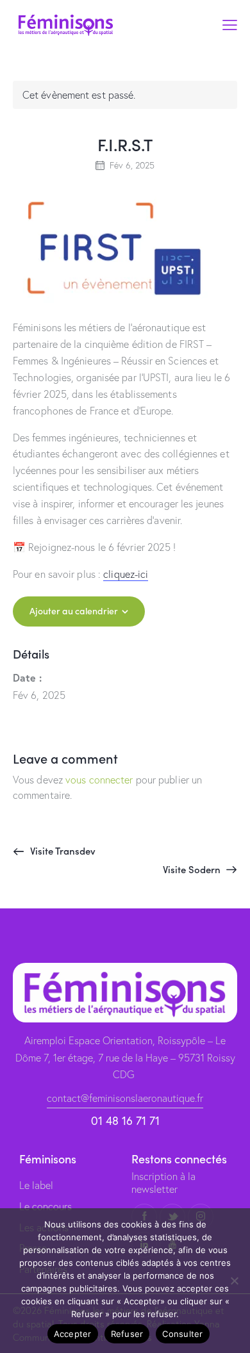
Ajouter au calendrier (73, 610)
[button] (229, 24)
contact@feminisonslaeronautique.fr (125, 1098)
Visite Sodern (193, 869)
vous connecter (99, 779)
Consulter (182, 1334)
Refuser (127, 1334)
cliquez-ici (125, 574)
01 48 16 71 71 (125, 1120)
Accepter (73, 1334)
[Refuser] (234, 1280)
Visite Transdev (62, 850)
